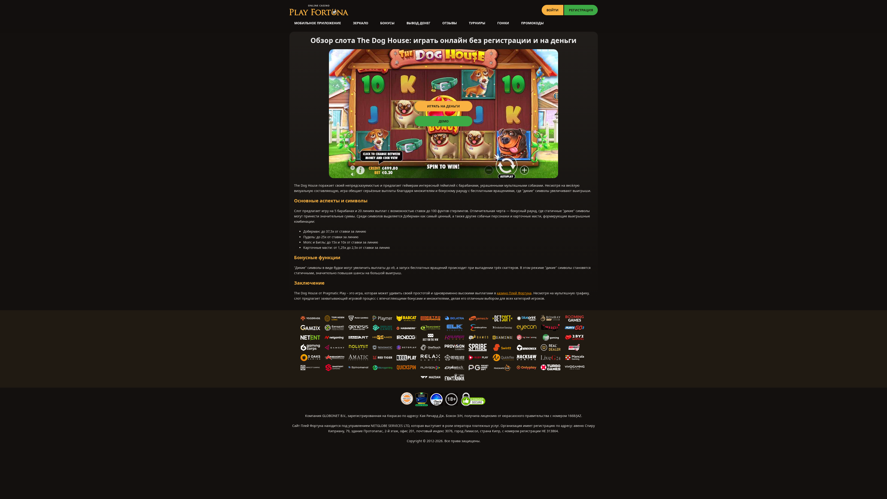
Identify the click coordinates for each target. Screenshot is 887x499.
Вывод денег (418, 23)
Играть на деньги (443, 106)
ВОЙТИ (553, 10)
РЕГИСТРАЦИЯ (581, 10)
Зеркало (360, 23)
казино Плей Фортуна (514, 293)
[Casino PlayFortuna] (318, 10)
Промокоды (532, 23)
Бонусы (387, 23)
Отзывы (449, 23)
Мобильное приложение (317, 23)
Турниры (477, 23)
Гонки (503, 23)
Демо (444, 121)
